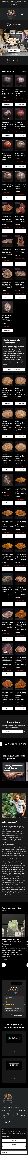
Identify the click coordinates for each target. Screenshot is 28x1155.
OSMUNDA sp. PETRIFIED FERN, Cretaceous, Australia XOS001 (7, 457)
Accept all (14, 1140)
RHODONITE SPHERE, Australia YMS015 (20, 91)
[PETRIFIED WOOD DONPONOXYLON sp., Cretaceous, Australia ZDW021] (20, 546)
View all (24, 71)
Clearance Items (14, 54)
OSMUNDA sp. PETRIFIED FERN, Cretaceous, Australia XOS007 (7, 391)
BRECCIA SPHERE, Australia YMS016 (7, 186)
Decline (14, 1144)
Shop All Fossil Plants (14, 369)
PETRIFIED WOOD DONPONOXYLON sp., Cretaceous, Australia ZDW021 (20, 557)
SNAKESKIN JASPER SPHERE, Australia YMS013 (20, 124)
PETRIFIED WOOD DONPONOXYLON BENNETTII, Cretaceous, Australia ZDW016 (20, 660)
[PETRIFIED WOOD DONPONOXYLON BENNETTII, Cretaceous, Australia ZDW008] (20, 579)
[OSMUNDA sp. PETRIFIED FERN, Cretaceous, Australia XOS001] (7, 446)
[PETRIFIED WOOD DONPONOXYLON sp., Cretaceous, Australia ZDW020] (20, 513)
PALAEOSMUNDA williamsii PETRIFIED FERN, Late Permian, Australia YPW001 (7, 660)
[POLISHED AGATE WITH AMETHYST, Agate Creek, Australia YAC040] (7, 307)
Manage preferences (14, 1148)
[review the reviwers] (6, 1002)
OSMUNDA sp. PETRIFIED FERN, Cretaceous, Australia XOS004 (20, 457)
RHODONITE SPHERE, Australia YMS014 (7, 124)
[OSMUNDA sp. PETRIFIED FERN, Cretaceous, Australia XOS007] (7, 380)
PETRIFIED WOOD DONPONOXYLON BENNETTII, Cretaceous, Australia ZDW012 (20, 695)
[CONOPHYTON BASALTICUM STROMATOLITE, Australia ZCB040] (7, 208)
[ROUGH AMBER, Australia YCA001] (7, 480)
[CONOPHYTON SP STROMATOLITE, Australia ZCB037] (20, 241)
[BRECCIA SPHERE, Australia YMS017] (20, 145)
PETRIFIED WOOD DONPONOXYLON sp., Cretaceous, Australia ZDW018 (20, 490)
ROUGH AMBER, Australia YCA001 (7, 489)
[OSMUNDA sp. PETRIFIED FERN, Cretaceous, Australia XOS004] (20, 446)
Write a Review (16, 983)
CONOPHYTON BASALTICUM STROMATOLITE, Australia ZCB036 (7, 285)
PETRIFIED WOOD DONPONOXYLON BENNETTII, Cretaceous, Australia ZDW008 (20, 591)
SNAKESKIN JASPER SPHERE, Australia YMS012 (7, 155)
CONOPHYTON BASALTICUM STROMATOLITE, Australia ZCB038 (7, 251)
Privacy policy (5, 1152)
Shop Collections (14, 50)
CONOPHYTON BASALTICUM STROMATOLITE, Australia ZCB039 (20, 218)
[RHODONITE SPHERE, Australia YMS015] (20, 81)
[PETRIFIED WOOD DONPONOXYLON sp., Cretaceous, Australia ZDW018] (20, 480)
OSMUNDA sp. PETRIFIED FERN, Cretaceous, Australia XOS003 (20, 424)
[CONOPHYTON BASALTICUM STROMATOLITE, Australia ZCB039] (20, 208)
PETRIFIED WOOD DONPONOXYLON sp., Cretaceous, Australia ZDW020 (20, 523)
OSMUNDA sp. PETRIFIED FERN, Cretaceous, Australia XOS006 (20, 391)
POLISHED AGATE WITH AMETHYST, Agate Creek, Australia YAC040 (7, 318)
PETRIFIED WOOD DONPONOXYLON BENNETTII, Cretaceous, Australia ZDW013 (7, 695)
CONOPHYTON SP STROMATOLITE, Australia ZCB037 (20, 251)
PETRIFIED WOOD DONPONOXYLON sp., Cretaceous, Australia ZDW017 (7, 523)
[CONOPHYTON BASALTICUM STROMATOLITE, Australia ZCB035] (20, 274)
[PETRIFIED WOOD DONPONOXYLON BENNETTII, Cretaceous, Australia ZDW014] (20, 614)
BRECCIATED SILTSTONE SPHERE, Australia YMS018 (7, 92)
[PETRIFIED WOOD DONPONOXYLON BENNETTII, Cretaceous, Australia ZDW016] (20, 649)
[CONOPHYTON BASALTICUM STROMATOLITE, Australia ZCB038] (7, 241)
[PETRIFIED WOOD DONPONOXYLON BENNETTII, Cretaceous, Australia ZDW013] (7, 684)
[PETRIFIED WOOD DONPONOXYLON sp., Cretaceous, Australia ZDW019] (7, 546)
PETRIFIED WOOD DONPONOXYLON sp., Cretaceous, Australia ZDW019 (7, 557)
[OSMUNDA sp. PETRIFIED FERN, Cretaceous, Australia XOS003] (20, 413)
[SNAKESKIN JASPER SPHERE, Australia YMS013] (20, 114)
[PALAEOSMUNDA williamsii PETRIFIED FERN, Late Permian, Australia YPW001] (7, 649)
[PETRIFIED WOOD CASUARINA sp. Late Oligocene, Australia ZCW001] (7, 614)
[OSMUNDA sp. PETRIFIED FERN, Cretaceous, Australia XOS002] (7, 413)
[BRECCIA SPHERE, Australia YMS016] (7, 176)
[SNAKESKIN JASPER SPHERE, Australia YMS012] (7, 145)
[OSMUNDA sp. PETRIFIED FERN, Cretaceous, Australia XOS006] (20, 380)
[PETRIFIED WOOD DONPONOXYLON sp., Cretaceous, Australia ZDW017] (7, 513)
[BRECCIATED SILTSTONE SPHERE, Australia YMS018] (7, 81)
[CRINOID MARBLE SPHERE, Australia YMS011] (20, 176)
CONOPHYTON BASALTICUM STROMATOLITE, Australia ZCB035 (20, 285)
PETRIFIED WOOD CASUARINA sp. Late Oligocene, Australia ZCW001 (7, 625)
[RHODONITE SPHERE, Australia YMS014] (7, 114)
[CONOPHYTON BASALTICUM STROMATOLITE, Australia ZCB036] (7, 274)
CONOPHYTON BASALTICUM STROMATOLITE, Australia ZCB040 (7, 218)
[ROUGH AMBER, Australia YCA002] (7, 579)
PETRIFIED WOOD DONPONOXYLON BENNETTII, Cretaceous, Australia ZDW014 (20, 625)
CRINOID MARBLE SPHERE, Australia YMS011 (20, 186)
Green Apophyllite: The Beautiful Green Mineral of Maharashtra (11, 941)
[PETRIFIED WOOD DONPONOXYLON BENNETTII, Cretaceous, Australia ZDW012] (20, 684)
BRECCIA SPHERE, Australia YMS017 (20, 154)
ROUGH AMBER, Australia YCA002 (7, 588)
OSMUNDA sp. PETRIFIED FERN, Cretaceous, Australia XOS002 (7, 424)
